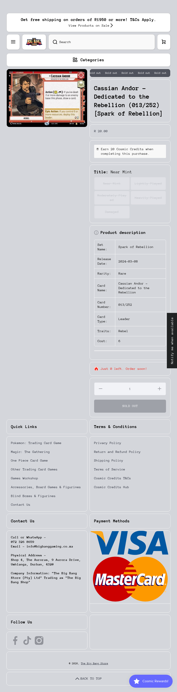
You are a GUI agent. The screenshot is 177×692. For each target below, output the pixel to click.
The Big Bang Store (94, 663)
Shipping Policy (108, 460)
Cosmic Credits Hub (111, 487)
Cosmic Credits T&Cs (112, 478)
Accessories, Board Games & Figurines (46, 487)
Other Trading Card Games (34, 469)
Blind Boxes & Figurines (33, 496)
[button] (163, 42)
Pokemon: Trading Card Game (36, 443)
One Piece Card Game (29, 460)
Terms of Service (109, 469)
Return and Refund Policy (117, 452)
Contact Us (20, 504)
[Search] (52, 42)
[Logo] (34, 42)
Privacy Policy (107, 443)
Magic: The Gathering (30, 452)
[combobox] (101, 42)
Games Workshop (24, 478)
